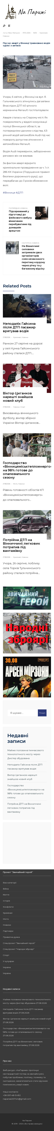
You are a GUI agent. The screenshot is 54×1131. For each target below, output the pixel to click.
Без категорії (9, 882)
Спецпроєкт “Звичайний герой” (19, 943)
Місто (15, 484)
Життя (6, 895)
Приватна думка (11, 937)
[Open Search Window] (4, 26)
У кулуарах (8, 961)
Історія (6, 901)
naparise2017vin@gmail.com (17, 1099)
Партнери (8, 931)
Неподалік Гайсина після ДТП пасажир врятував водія (19, 327)
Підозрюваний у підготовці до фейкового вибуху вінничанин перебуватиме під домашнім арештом (20, 219)
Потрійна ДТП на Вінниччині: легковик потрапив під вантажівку (21, 545)
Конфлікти (8, 907)
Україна (7, 967)
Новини (6, 36)
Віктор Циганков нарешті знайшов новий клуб (18, 397)
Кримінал (44, 33)
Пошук (42, 713)
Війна (6, 889)
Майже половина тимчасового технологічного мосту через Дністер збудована (25, 754)
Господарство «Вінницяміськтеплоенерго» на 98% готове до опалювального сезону (27, 470)
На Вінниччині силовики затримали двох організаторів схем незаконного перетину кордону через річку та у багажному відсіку (33, 256)
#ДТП (19, 192)
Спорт (22, 407)
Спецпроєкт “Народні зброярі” (18, 949)
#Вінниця (9, 192)
